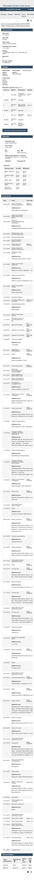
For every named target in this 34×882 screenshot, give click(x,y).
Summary (3, 14)
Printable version (27, 70)
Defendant (17, 14)
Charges (10, 14)
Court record (24, 15)
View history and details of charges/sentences (15, 130)
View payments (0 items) (13, 9)
